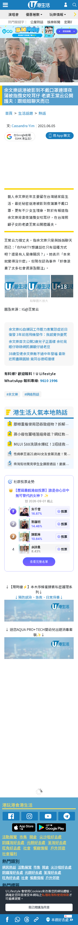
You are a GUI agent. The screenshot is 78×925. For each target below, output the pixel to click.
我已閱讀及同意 (39, 907)
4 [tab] (42, 26)
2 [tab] (33, 26)
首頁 (9, 113)
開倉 (33, 836)
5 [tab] (46, 26)
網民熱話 (9, 867)
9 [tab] (38, 32)
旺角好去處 (11, 848)
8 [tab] (33, 32)
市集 (23, 836)
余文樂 (13, 394)
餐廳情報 (40, 848)
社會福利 (9, 853)
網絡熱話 (32, 394)
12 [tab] (51, 32)
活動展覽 (9, 836)
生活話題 (25, 113)
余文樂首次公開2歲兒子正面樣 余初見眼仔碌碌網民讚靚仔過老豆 (38, 344)
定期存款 (70, 22)
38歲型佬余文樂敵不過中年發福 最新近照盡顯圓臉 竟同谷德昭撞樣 (37, 356)
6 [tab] (51, 26)
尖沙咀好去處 (50, 836)
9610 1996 (48, 380)
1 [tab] (29, 26)
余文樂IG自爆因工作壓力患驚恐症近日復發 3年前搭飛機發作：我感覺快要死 (38, 332)
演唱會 (13, 14)
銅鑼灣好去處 (13, 842)
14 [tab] (40, 37)
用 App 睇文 (61, 135)
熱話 (42, 113)
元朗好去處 (36, 842)
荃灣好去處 (57, 842)
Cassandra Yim (23, 125)
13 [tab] (36, 37)
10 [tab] (42, 32)
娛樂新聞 (53, 22)
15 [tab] (44, 37)
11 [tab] (46, 32)
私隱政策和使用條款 (55, 895)
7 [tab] (29, 32)
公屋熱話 (36, 22)
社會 (27, 848)
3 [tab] (38, 26)
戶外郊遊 (57, 848)
